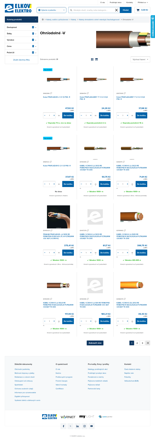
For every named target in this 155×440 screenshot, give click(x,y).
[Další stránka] (147, 343)
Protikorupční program (64, 377)
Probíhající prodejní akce (97, 373)
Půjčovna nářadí (94, 385)
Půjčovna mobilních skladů (98, 381)
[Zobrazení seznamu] (96, 59)
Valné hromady (61, 385)
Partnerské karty (94, 388)
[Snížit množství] (44, 115)
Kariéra (58, 373)
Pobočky (127, 377)
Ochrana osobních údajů (24, 388)
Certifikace (60, 388)
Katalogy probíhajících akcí (98, 369)
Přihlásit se (142, 2)
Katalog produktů (14, 19)
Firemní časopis (61, 381)
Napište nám (129, 373)
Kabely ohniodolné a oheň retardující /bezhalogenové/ (99, 20)
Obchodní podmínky (22, 369)
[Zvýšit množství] (54, 115)
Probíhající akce (115, 2)
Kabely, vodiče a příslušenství (57, 20)
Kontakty (129, 2)
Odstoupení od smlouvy (24, 381)
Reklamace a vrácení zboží (25, 377)
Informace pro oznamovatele (25, 392)
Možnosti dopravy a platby (24, 373)
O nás (102, 2)
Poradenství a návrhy (96, 377)
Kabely (73, 20)
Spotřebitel (19, 385)
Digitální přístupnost (22, 396)
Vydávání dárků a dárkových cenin (27, 400)
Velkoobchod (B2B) (131, 381)
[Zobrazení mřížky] (92, 59)
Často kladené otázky (132, 369)
